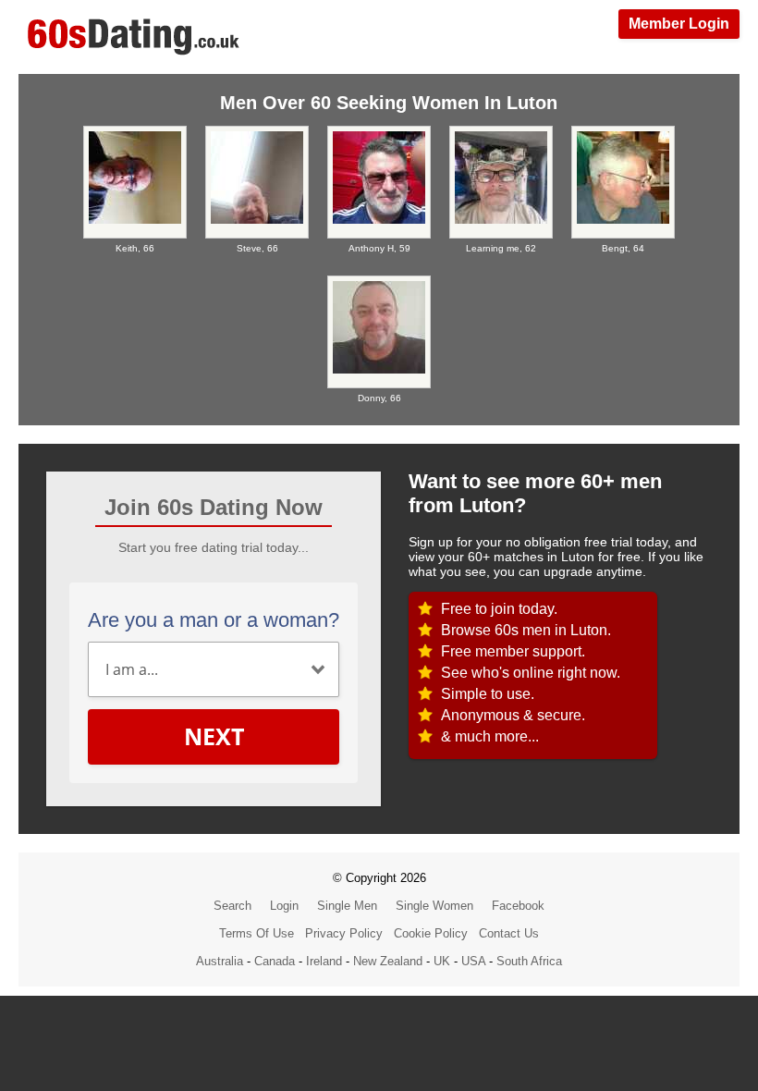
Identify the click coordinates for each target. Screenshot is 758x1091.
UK (442, 961)
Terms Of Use (256, 933)
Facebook (518, 906)
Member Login (679, 23)
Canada (274, 961)
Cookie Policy (431, 933)
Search (232, 906)
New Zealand (387, 961)
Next (214, 736)
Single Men (347, 906)
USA (473, 961)
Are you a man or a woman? (213, 619)
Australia (219, 961)
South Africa (529, 961)
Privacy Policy (344, 933)
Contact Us (509, 933)
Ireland (324, 961)
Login (284, 906)
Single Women (434, 906)
